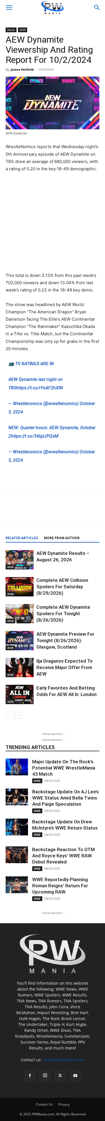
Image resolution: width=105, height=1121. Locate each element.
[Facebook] (28, 510)
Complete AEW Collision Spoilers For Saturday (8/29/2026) (62, 586)
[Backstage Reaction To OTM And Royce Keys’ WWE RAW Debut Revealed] (17, 854)
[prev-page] (9, 715)
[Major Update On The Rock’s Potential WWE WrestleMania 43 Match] (17, 767)
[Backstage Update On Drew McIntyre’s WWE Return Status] (17, 827)
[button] (9, 7)
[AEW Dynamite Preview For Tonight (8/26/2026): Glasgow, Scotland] (20, 640)
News (11, 30)
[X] (41, 510)
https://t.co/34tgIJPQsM (35, 436)
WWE (37, 781)
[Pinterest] (67, 510)
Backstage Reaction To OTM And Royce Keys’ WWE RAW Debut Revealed (63, 856)
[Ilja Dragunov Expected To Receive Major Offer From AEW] (20, 667)
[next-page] (18, 715)
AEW (22, 30)
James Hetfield (22, 69)
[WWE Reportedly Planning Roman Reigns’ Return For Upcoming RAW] (17, 884)
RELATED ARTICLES (22, 538)
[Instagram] (45, 1075)
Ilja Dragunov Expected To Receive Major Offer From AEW (64, 667)
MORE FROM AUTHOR (62, 538)
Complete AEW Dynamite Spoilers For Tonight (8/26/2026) (63, 613)
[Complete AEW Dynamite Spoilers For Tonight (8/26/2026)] (20, 613)
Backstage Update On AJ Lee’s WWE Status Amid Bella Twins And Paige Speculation (65, 798)
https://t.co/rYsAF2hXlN (39, 387)
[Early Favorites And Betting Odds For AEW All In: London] (20, 694)
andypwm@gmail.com (63, 1059)
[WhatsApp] (93, 510)
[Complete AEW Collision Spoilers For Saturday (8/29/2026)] (20, 586)
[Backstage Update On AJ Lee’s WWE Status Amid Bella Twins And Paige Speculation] (17, 797)
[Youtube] (75, 1075)
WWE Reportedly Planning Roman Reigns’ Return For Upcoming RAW (60, 886)
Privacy (63, 1104)
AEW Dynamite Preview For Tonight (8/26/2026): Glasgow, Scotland (65, 640)
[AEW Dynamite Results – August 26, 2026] (20, 559)
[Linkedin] (80, 510)
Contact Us (44, 1104)
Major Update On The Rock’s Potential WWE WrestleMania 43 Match (63, 768)
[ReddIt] (54, 510)
